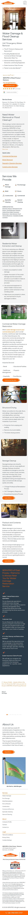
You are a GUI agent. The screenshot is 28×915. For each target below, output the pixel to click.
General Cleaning (7, 814)
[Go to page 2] (9, 714)
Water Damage (6, 795)
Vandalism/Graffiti (18, 215)
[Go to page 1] (7, 714)
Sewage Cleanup (7, 208)
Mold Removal (7, 160)
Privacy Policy (6, 837)
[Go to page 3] (10, 714)
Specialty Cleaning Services (12, 163)
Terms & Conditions (7, 834)
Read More (8, 752)
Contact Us (5, 827)
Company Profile (6, 822)
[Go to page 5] (14, 714)
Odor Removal (13, 214)
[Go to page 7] (17, 714)
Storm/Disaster (6, 803)
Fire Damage (6, 798)
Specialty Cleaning (7, 811)
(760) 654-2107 (9, 85)
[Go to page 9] (21, 714)
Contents (4, 217)
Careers (4, 824)
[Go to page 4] (12, 714)
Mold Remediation (7, 801)
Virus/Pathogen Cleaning (13, 210)
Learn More (8, 498)
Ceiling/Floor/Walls (7, 212)
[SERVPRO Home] (8, 3)
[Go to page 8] (19, 714)
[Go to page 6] (16, 714)
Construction (5, 806)
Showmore (5, 149)
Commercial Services (9, 156)
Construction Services (10, 167)
